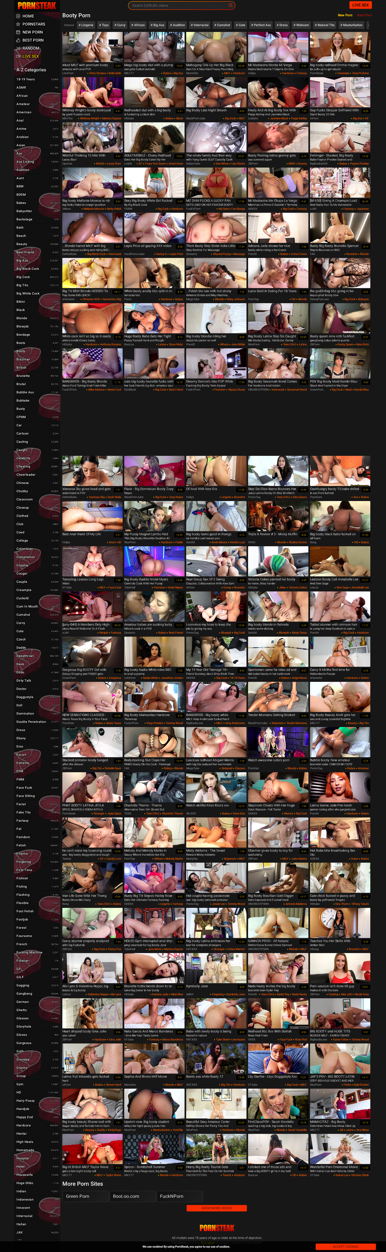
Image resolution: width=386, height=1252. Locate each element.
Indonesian (37, 1199)
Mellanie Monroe (93, 208)
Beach (37, 236)
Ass (355, 497)
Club (37, 524)
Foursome (37, 936)
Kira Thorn (341, 903)
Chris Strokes (97, 73)
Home (28, 16)
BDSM (37, 194)
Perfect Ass (262, 25)
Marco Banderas (172, 1039)
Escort (37, 755)
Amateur (363, 768)
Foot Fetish (37, 911)
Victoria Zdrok (360, 1175)
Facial (37, 804)
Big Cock (230, 118)
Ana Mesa (362, 1129)
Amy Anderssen (235, 723)
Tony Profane (360, 73)
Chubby (37, 491)
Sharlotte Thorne (172, 813)
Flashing (37, 895)
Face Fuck (114, 587)
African (139, 25)
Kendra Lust (237, 542)
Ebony (37, 738)
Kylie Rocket (361, 1084)
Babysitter (37, 211)
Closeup (37, 507)
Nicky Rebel (113, 208)
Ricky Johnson (235, 299)
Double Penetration (37, 722)
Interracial (200, 25)
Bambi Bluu (361, 389)
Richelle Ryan (112, 768)
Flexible (37, 903)
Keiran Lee (341, 1175)
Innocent (37, 1208)
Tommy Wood (174, 723)
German (37, 1002)
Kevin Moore (219, 542)
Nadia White (150, 677)
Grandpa (37, 1059)
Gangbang (37, 993)
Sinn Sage (342, 587)
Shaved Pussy (222, 254)
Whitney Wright (89, 118)
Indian (37, 1191)
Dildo (37, 672)
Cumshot (223, 25)
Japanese (362, 208)
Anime (37, 129)
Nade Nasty (299, 994)
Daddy (100, 1129)
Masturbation (352, 25)
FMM (37, 779)
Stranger (98, 813)
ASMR (37, 87)
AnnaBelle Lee (360, 587)
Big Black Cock (96, 254)
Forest (37, 928)
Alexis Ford (114, 389)
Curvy (120, 25)
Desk (37, 664)
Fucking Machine (37, 952)
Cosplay (37, 565)
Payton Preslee (359, 163)
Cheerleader (37, 475)
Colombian (37, 549)
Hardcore (239, 73)
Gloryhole (37, 1026)
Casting (333, 994)
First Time (37, 870)
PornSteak (217, 1228)
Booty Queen (345, 344)
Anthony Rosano (110, 344)
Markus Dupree (111, 118)
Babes (166, 73)
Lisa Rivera (238, 163)
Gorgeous (114, 677)
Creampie (343, 73)
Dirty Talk (37, 680)
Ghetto (37, 1010)
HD (293, 299)
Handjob (37, 1109)
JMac (282, 587)
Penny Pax (114, 949)
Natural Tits (326, 25)
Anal (111, 542)
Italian (37, 1224)
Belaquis (363, 299)
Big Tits (364, 723)
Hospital (37, 1158)
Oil (341, 1129)
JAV (37, 1232)
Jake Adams (299, 858)
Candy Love (113, 858)
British (99, 163)
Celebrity (37, 458)
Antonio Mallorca (296, 903)
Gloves (37, 1035)
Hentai (37, 1133)
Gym (37, 1084)
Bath (37, 227)
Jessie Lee (218, 903)
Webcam (302, 25)
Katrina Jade (160, 994)
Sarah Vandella (297, 1129)
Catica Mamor (236, 949)
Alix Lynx (115, 994)
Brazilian (37, 359)
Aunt (37, 178)
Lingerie (87, 25)
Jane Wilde (238, 344)
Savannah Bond (296, 389)
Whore (224, 344)
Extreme (37, 763)
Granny (302, 163)
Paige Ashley (298, 118)
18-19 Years (237, 677)
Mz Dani (223, 208)
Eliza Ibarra (299, 497)
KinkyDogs (114, 1129)
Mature (288, 813)
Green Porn (77, 1196)
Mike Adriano (96, 389)
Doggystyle (37, 697)
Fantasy (301, 73)
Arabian (37, 137)
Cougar (37, 573)
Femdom (37, 837)
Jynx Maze (154, 949)
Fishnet (37, 878)
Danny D (161, 254)
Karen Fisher (340, 1039)
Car (37, 425)
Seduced (226, 768)
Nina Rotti (362, 344)
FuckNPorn (171, 1196)
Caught (37, 450)
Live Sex (360, 5)
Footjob (37, 919)
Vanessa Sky (96, 497)
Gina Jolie (114, 1039)
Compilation (37, 557)
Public (179, 542)
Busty (37, 409)
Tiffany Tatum (360, 903)
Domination (37, 713)
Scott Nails (114, 497)
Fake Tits (37, 812)
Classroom (37, 499)
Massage (239, 254)
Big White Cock (37, 293)
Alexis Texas (299, 632)
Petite (347, 1084)
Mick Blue (176, 994)
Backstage (37, 219)
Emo (37, 746)
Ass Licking (37, 162)
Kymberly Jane (235, 994)
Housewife (37, 1175)
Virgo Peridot (154, 723)
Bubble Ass (37, 392)
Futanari (37, 961)
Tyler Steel (222, 1039)
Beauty (352, 723)
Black (179, 118)
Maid (348, 389)
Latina (162, 344)
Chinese (37, 483)
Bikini (37, 302)
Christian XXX (91, 299)
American (37, 112)
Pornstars (34, 24)
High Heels (37, 1142)
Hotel (37, 1166)
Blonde (364, 254)
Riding (167, 768)
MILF (227, 73)
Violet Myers (175, 587)
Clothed (37, 516)
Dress (283, 25)
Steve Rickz (175, 344)
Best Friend (175, 389)
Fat (37, 829)
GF (366, 118)
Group (227, 587)
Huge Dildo (37, 1183)
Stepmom (277, 723)
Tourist (226, 1175)
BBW (291, 163)
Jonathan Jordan (171, 677)
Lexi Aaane (238, 1039)
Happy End (37, 1117)
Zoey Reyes (175, 497)
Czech (37, 639)
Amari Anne (175, 163)
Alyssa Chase (236, 389)
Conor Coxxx (298, 254)
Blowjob (226, 632)
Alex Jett (346, 994)
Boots (37, 343)
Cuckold (37, 598)
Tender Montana (296, 723)
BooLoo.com (126, 1196)
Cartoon (37, 433)
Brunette (351, 254)
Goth (37, 1051)
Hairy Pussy (37, 1101)
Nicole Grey (361, 994)
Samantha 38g (111, 299)
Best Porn (33, 40)
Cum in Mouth (37, 606)
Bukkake (37, 400)
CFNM (37, 417)
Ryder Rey (282, 994)
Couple (37, 582)
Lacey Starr (113, 163)
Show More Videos (217, 1208)
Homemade (37, 1150)
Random (31, 48)
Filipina (37, 853)
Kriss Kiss (238, 813)
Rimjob (103, 632)
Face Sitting (37, 796)
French (37, 944)
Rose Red (301, 1039)
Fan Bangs (238, 208)
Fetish (37, 845)
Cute (241, 25)
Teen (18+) (289, 344)
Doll (37, 705)
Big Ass (158, 25)
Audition (178, 25)
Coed (37, 532)
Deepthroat (37, 656)
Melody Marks (174, 858)
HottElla (177, 1129)
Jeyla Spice (114, 813)
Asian (354, 858)
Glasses (239, 768)
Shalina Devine (297, 542)
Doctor (37, 689)
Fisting (37, 886)
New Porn (345, 15)
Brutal (37, 384)
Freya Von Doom (155, 163)
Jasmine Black (278, 118)
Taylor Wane (113, 1175)
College (37, 540)
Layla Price (176, 254)
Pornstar (219, 389)
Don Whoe (222, 163)
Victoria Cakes (297, 587)
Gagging (37, 985)
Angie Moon (299, 677)
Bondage (37, 335)
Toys (105, 25)
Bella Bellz (114, 73)
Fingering (217, 994)
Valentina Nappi (97, 994)
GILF (37, 977)
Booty (37, 351)
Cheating (37, 466)
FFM (37, 771)
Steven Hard (113, 1084)
